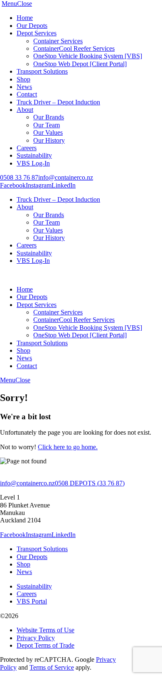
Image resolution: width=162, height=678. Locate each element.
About (25, 109)
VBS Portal (32, 601)
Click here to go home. (68, 446)
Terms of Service (51, 667)
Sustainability (34, 155)
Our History (49, 140)
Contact (27, 94)
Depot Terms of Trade (45, 645)
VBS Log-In (33, 163)
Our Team (46, 125)
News (24, 86)
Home (25, 17)
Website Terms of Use (45, 629)
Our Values (48, 132)
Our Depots (32, 25)
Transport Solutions (42, 71)
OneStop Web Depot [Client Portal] (80, 63)
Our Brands (48, 117)
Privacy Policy (36, 637)
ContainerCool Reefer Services (74, 48)
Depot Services (36, 33)
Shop (23, 79)
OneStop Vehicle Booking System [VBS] (87, 55)
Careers (27, 147)
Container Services (58, 41)
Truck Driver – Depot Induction (58, 102)
